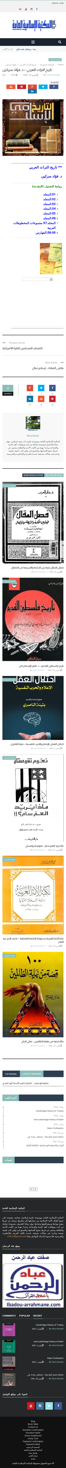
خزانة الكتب (33, 1455)
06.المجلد (49, 218)
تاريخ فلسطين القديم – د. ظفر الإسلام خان (41, 665)
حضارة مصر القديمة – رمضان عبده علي (33, 49)
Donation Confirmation (33, 1430)
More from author (33, 475)
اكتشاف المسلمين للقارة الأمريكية (22, 348)
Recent (37, 1315)
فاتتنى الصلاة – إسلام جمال (48, 368)
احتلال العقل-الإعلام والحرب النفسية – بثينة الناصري (37, 744)
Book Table (33, 1424)
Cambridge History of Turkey (50, 1325)
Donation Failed (33, 1432)
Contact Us (33, 1427)
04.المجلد (49, 208)
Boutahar (54, 75)
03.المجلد (49, 204)
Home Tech (33, 1438)
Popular (24, 1315)
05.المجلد (49, 213)
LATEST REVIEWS (31, 1073)
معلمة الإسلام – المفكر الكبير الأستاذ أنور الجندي (25, 1083)
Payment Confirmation (33, 1441)
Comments (9, 1315)
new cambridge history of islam (49, 1341)
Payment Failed (33, 1444)
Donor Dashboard (33, 1435)
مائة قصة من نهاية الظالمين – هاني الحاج (43, 1041)
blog (33, 1421)
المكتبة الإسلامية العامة (33, 1450)
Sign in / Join (58, 3)
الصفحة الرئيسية (33, 1447)
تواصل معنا (33, 1453)
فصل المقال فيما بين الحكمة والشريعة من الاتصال (37, 567)
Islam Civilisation (55, 1358)
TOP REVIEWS (11, 1074)
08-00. (51, 232)
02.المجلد (49, 199)
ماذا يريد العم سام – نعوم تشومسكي (44, 845)
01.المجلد (49, 194)
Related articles (53, 475)
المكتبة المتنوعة (55, 60)
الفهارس (41, 232)
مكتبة (33, 1458)
